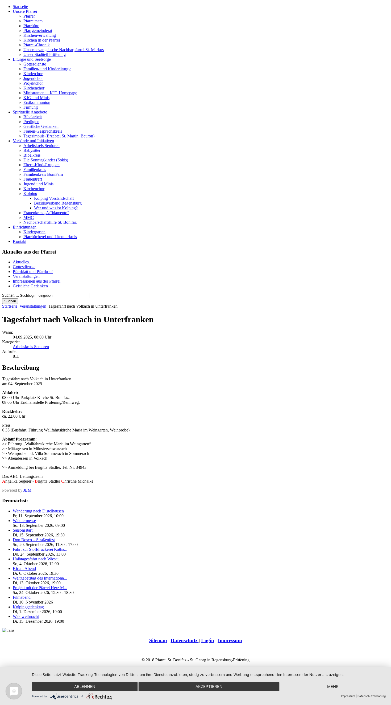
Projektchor (33, 83)
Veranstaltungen (26, 276)
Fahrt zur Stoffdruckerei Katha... (40, 549)
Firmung (30, 107)
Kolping (30, 193)
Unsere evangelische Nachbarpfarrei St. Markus (63, 49)
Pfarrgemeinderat (37, 30)
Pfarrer (29, 16)
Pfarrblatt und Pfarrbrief (33, 271)
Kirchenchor (33, 88)
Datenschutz (185, 640)
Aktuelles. (21, 262)
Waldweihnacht (26, 616)
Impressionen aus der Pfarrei (36, 281)
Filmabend (22, 597)
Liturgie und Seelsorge (32, 59)
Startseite (20, 6)
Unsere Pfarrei (25, 11)
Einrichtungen (24, 227)
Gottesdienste (34, 64)
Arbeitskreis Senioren (41, 145)
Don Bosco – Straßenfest (34, 539)
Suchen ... (10, 295)
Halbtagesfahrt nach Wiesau (36, 559)
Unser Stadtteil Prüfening (44, 54)
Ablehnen (84, 686)
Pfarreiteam (33, 21)
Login (207, 640)
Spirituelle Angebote (30, 112)
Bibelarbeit (32, 117)
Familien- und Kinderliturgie (47, 69)
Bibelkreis (31, 155)
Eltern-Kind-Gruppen (41, 164)
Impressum (230, 640)
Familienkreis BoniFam (43, 174)
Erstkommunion (36, 102)
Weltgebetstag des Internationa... (40, 578)
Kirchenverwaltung (39, 35)
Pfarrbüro (31, 25)
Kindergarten (34, 232)
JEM (27, 490)
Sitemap (158, 640)
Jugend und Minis (38, 184)
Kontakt (19, 241)
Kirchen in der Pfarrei (41, 40)
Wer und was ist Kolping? (56, 208)
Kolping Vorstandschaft (54, 198)
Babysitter (31, 150)
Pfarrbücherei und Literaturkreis (50, 236)
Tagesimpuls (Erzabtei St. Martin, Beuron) (58, 136)
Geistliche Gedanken (41, 126)
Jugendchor (33, 78)
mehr (333, 686)
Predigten (31, 121)
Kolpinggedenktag (28, 607)
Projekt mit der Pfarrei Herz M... (40, 587)
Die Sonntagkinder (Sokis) (45, 160)
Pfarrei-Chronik (36, 45)
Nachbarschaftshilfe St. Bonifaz (50, 222)
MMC (28, 217)
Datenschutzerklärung (371, 696)
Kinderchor (33, 73)
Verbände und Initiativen (33, 140)
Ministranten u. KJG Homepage (50, 93)
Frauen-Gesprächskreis (42, 131)
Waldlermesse (24, 520)
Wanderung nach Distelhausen (38, 511)
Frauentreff (32, 179)
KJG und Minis (36, 97)
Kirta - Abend (24, 568)
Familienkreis (34, 169)
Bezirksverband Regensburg (58, 203)
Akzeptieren (209, 686)
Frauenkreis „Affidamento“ (46, 212)
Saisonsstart (22, 530)
